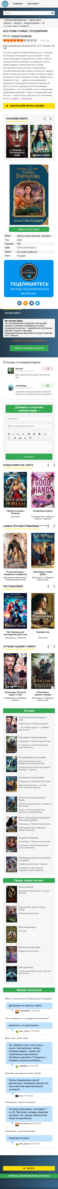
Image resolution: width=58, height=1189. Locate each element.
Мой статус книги (29, 229)
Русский (21, 255)
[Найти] (52, 13)
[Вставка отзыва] (20, 438)
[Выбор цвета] (9, 438)
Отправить (29, 456)
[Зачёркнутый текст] (23, 434)
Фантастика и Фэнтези (28, 236)
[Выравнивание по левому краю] (29, 434)
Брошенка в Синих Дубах (43, 573)
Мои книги (33, 4)
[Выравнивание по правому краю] (39, 434)
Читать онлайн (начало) (29, 348)
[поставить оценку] (6, 41)
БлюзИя (19, 369)
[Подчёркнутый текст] (18, 434)
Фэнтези (46, 236)
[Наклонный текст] (13, 434)
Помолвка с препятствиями (43, 693)
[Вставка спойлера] (30, 438)
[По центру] (34, 434)
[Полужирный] (8, 434)
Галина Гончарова (31, 23)
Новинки (18, 4)
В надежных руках (43, 511)
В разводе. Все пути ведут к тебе (15, 693)
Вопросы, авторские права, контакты (29, 1176)
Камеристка (42, 632)
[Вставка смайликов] (45, 434)
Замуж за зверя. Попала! (15, 512)
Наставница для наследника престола (15, 633)
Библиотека (5, 4)
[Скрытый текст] (15, 438)
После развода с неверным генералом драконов (15, 573)
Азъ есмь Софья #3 (27, 251)
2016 (19, 240)
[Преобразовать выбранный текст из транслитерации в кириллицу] (25, 438)
